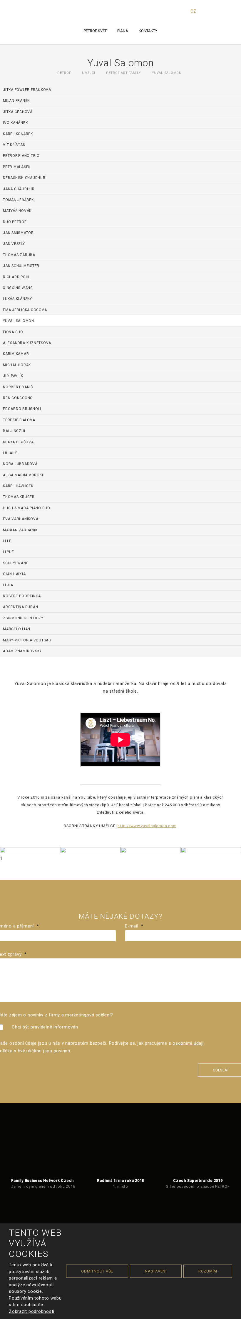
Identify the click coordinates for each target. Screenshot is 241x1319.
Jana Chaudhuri (19, 189)
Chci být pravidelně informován (45, 1027)
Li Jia (8, 585)
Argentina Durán (20, 607)
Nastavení (156, 1271)
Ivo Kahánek (15, 123)
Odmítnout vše (97, 1271)
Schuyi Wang (16, 563)
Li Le (7, 541)
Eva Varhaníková (20, 519)
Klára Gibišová (18, 442)
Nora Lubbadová (20, 464)
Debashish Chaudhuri (24, 178)
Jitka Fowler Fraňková (27, 90)
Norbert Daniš (18, 387)
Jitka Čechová (18, 112)
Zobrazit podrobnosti (31, 1311)
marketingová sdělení (88, 1015)
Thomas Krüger (19, 497)
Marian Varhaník (20, 530)
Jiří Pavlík (13, 376)
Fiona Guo (13, 332)
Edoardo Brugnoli (22, 409)
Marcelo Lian (16, 629)
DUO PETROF (14, 222)
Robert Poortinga (22, 596)
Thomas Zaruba (19, 255)
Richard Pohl (16, 277)
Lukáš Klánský (17, 299)
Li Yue (8, 552)
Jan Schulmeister (21, 266)
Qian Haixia (14, 574)
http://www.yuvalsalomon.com (147, 826)
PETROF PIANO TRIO (21, 156)
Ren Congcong (18, 398)
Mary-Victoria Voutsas (27, 640)
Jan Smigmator (18, 233)
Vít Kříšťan (14, 145)
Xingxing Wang (18, 288)
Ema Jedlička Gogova (25, 310)
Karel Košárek (18, 134)
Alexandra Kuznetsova (27, 343)
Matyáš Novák (17, 211)
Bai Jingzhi (14, 431)
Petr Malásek (17, 167)
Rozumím (207, 1271)
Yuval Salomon (18, 321)
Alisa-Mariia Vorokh (23, 475)
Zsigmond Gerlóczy (23, 618)
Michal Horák (17, 365)
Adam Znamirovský (22, 651)
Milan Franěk (16, 101)
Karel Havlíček (18, 486)
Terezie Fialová (19, 420)
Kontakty (148, 31)
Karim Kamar (16, 354)
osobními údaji (188, 1043)
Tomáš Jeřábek (18, 200)
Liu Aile (10, 453)
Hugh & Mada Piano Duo (26, 508)
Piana (122, 31)
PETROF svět (95, 31)
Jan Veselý (14, 244)
